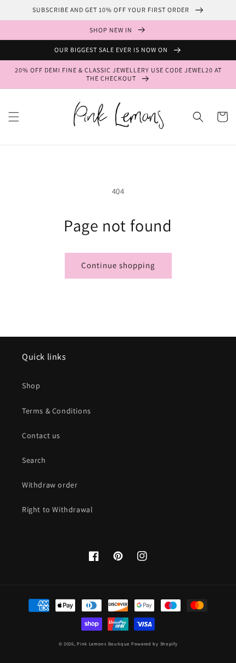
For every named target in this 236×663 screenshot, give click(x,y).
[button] (14, 117)
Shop (31, 385)
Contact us (41, 435)
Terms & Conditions (56, 411)
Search (34, 460)
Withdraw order (49, 485)
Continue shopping (118, 265)
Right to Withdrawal (57, 509)
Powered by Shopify (154, 644)
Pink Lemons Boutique (103, 644)
